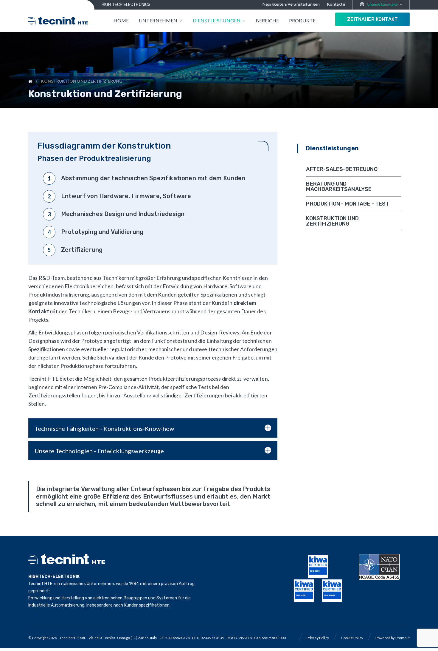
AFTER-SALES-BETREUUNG (341, 169)
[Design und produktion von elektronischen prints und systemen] (58, 20)
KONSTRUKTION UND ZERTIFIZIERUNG (332, 221)
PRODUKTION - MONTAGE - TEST (347, 203)
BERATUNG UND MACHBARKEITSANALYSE (339, 186)
